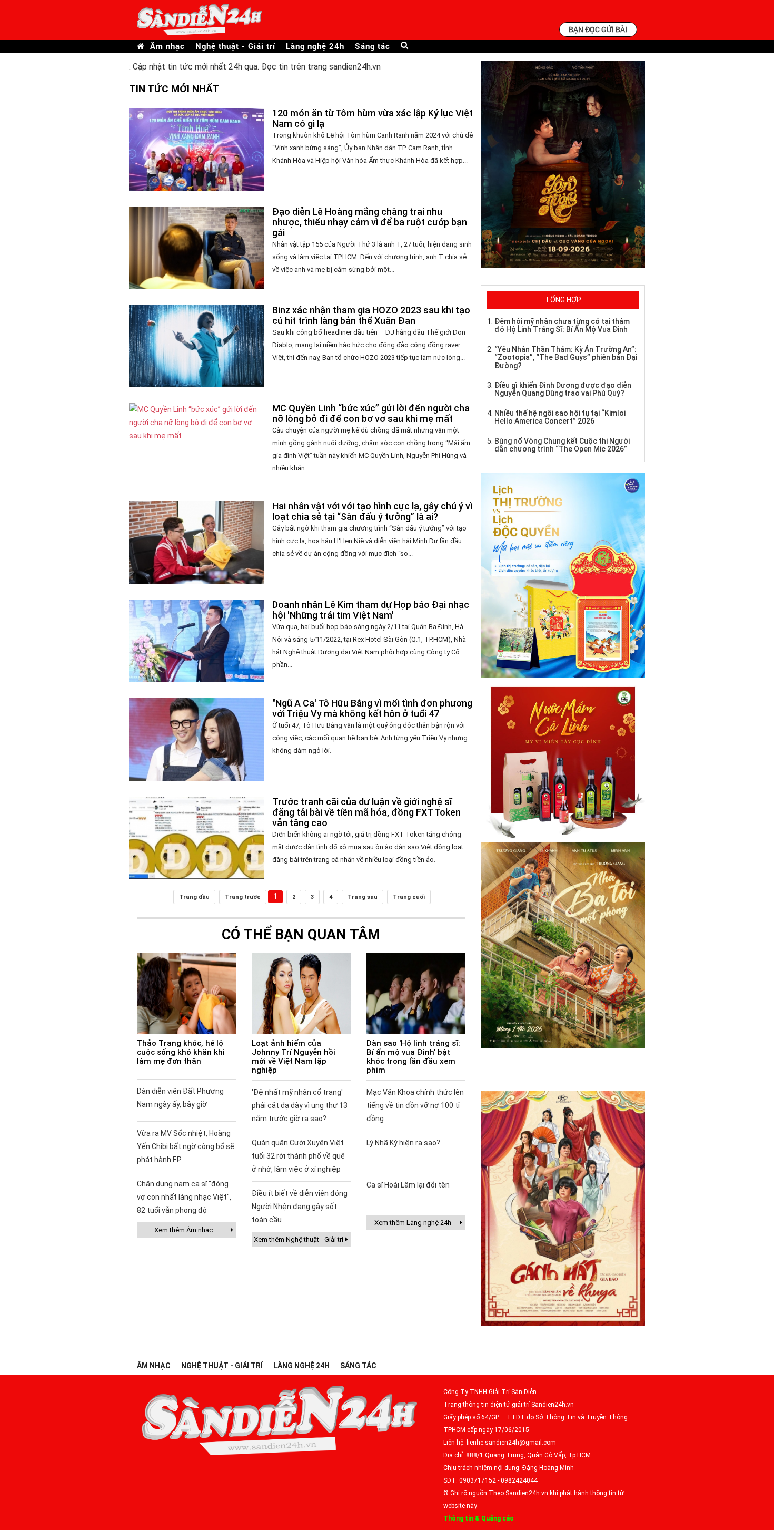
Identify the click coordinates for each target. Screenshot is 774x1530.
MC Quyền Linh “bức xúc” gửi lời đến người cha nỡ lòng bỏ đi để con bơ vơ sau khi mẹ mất (371, 413)
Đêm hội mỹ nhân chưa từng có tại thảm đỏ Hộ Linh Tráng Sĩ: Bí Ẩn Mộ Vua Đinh (562, 325)
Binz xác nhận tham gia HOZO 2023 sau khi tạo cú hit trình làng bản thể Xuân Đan (371, 315)
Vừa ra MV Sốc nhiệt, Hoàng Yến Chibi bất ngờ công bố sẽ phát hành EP (185, 1146)
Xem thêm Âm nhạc (183, 1230)
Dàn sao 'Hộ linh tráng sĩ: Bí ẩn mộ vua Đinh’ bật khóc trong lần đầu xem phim (413, 1056)
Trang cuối (409, 897)
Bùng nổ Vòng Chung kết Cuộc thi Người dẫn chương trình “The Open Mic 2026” (562, 445)
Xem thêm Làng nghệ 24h (412, 1223)
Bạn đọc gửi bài (598, 29)
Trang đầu (194, 897)
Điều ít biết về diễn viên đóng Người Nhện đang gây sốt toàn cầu (300, 1206)
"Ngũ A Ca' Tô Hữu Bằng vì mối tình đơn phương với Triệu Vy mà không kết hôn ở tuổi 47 (372, 708)
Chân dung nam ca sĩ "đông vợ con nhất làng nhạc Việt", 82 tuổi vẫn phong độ (184, 1197)
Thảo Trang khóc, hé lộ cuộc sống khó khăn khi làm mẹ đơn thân (181, 1052)
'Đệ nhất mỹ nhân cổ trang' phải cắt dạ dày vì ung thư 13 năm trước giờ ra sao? (300, 1105)
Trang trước (243, 897)
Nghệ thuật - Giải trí (235, 46)
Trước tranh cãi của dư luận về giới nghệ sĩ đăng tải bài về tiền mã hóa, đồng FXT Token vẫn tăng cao (366, 812)
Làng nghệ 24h (315, 46)
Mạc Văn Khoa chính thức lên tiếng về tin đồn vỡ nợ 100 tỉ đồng (415, 1105)
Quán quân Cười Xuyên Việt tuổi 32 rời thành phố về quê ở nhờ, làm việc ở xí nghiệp (298, 1156)
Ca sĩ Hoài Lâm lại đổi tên (408, 1185)
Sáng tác (372, 46)
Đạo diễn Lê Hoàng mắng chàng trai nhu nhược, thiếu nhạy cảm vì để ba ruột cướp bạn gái (369, 222)
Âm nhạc (167, 46)
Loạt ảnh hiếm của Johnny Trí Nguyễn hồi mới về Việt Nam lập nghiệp (293, 1056)
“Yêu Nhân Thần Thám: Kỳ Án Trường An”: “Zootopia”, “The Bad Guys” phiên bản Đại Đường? (565, 357)
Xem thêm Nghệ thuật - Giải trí (298, 1239)
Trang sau (363, 897)
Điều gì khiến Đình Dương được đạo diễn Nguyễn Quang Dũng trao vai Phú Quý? (562, 389)
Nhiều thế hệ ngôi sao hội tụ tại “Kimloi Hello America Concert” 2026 (560, 417)
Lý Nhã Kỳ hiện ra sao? (403, 1143)
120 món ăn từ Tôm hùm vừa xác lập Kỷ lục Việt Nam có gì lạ (372, 118)
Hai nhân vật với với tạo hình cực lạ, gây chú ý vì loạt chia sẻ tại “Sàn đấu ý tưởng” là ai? (372, 511)
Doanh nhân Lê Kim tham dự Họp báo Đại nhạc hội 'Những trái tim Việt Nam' (370, 610)
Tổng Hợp (563, 300)
